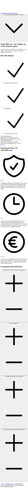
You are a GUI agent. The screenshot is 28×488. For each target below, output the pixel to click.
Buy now (3, 144)
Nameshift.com (9, 483)
